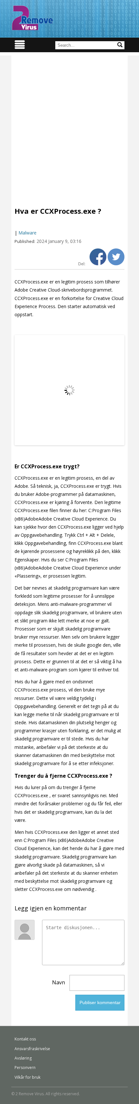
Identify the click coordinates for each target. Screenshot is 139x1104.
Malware (27, 233)
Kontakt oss (25, 1039)
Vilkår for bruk (27, 1077)
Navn (58, 982)
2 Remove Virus (32, 18)
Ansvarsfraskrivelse (32, 1048)
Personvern (25, 1067)
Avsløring (23, 1058)
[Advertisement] (69, 125)
